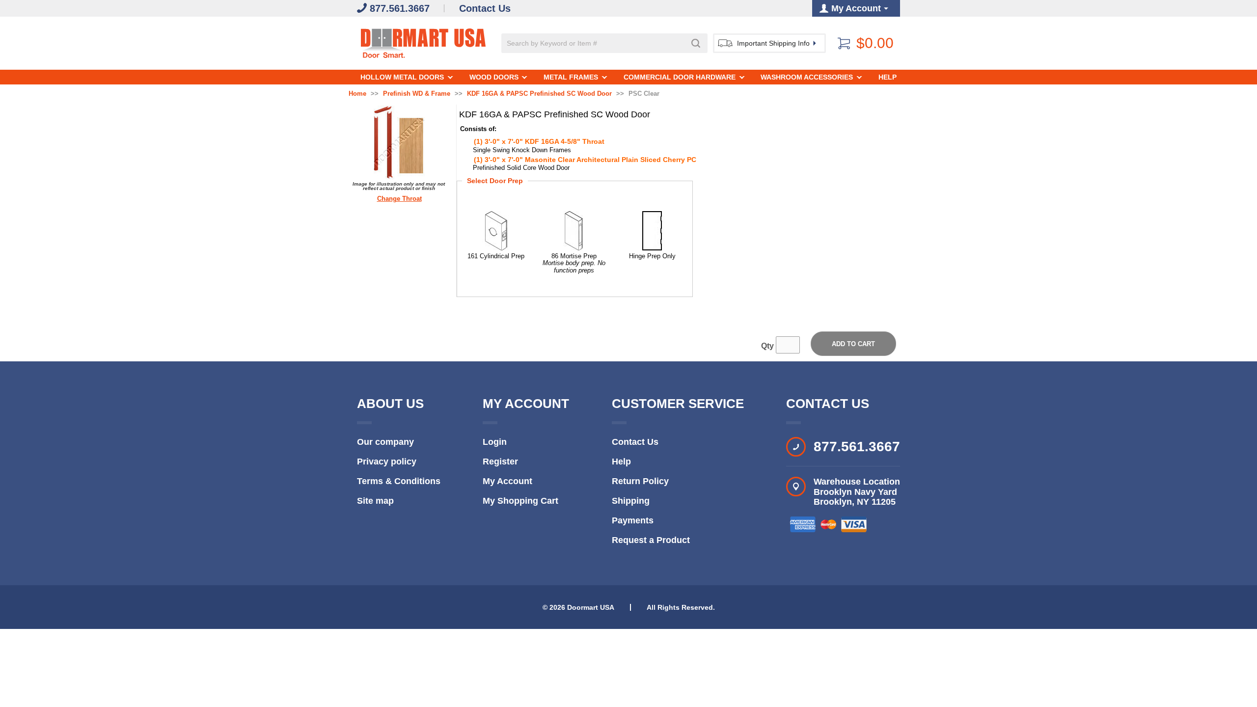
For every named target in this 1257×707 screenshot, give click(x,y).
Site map (375, 501)
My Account (507, 481)
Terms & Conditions (398, 481)
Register (500, 461)
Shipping (631, 501)
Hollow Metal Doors (402, 77)
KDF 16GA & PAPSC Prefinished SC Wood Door (539, 93)
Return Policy (640, 481)
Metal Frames (571, 77)
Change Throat (399, 198)
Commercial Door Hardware (680, 77)
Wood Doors (494, 77)
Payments (633, 520)
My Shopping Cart (520, 501)
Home (357, 93)
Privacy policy (386, 461)
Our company (385, 442)
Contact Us (635, 442)
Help (887, 77)
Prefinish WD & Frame (416, 93)
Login (495, 442)
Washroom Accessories (807, 77)
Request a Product (651, 540)
